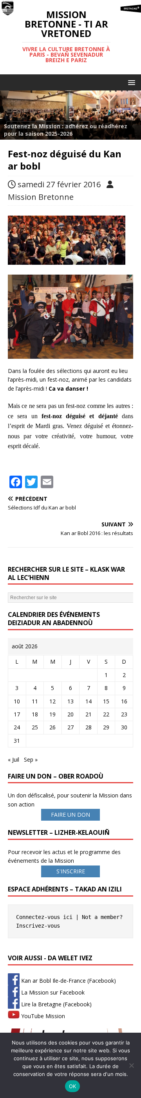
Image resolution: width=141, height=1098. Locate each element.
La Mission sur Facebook (52, 992)
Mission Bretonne (41, 197)
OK (72, 1086)
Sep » (31, 759)
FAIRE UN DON (70, 814)
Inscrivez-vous (38, 926)
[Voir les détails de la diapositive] (70, 114)
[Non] (131, 1065)
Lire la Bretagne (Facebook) (56, 1004)
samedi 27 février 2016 (59, 184)
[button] (130, 82)
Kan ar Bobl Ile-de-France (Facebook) (68, 980)
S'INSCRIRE (70, 871)
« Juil (13, 759)
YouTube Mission (42, 1016)
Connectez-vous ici (44, 917)
